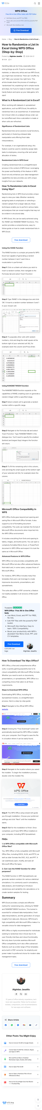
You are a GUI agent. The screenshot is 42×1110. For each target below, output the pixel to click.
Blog (10, 39)
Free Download (22, 30)
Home (4, 39)
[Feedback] (38, 1099)
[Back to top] (38, 1106)
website (5, 709)
